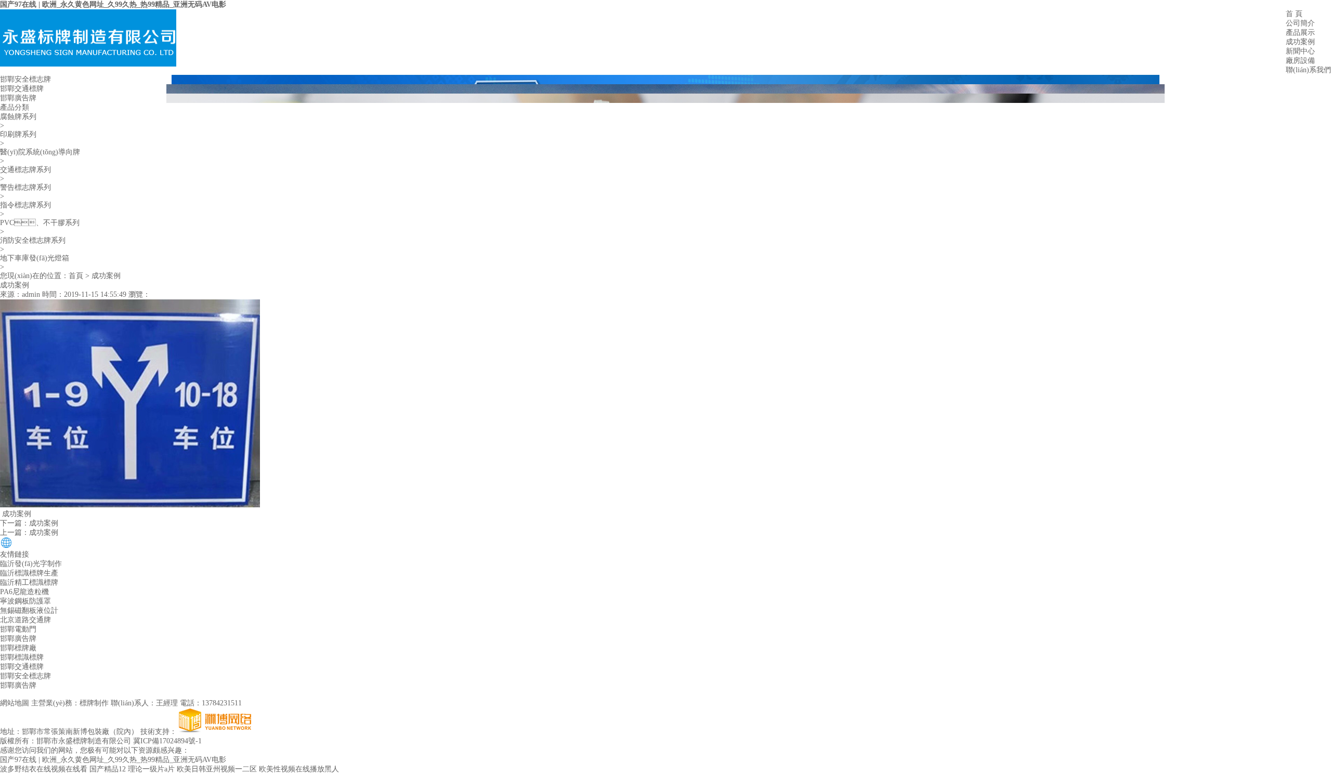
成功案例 (1300, 42)
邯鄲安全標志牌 (25, 79)
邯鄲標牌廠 (18, 648)
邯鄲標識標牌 (22, 657)
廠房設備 (1300, 60)
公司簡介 (1300, 23)
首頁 (76, 276)
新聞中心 (1300, 51)
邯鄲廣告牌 (18, 98)
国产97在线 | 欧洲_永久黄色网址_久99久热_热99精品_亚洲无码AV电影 (113, 4)
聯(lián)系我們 (1308, 70)
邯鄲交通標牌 (22, 89)
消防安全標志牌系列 (33, 240)
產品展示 (1300, 32)
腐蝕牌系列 (18, 117)
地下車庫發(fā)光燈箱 (34, 258)
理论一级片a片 (151, 769)
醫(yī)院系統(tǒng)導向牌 (40, 152)
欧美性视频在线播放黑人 (299, 769)
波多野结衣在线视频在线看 (43, 769)
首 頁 (1294, 14)
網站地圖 (14, 703)
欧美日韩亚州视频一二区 (217, 769)
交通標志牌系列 (25, 170)
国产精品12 (107, 769)
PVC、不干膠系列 (40, 223)
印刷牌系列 (18, 134)
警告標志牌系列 (25, 187)
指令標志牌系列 (25, 205)
